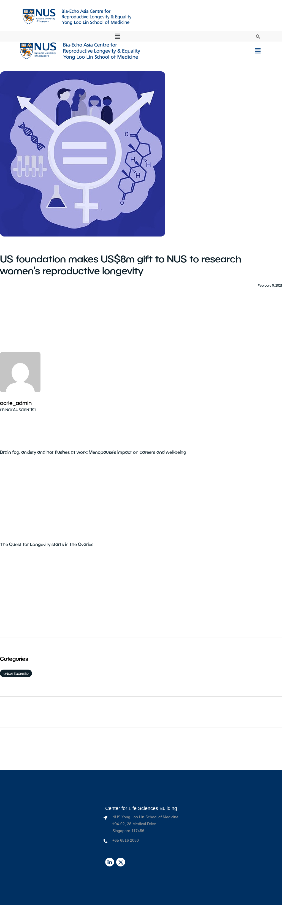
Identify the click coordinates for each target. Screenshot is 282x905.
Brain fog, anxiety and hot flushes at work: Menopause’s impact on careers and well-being (93, 452)
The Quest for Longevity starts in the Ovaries (46, 544)
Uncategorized (16, 673)
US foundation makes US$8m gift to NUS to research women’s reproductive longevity (120, 264)
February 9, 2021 (270, 285)
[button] (117, 36)
